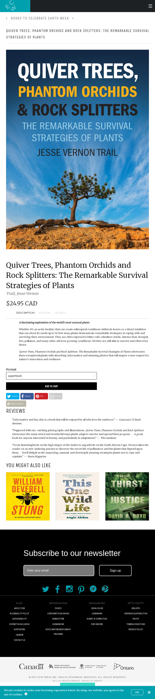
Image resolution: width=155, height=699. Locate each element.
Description (25, 312)
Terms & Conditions (136, 624)
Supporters (19, 629)
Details (60, 312)
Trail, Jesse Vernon (22, 293)
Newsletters (58, 619)
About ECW (19, 608)
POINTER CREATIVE (71, 681)
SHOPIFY (98, 681)
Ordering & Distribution (135, 613)
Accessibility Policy (19, 613)
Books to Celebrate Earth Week (40, 18)
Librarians (97, 613)
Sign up (115, 570)
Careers (19, 635)
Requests (136, 608)
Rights (136, 619)
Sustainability (19, 619)
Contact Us (19, 640)
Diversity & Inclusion (19, 624)
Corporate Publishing (58, 613)
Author (44, 312)
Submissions (58, 624)
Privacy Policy (135, 629)
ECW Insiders (97, 624)
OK (137, 692)
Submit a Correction (97, 619)
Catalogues (97, 608)
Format (11, 369)
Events (58, 608)
